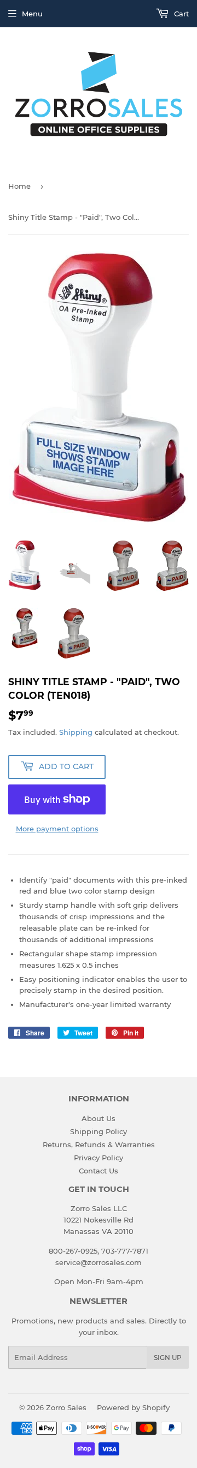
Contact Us (98, 1170)
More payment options (57, 828)
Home (19, 186)
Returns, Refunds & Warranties (99, 1144)
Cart (180, 13)
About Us (98, 1118)
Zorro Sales (66, 1407)
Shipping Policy (98, 1131)
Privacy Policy (98, 1157)
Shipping (75, 732)
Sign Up (168, 1357)
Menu (32, 13)
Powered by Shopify (133, 1407)
